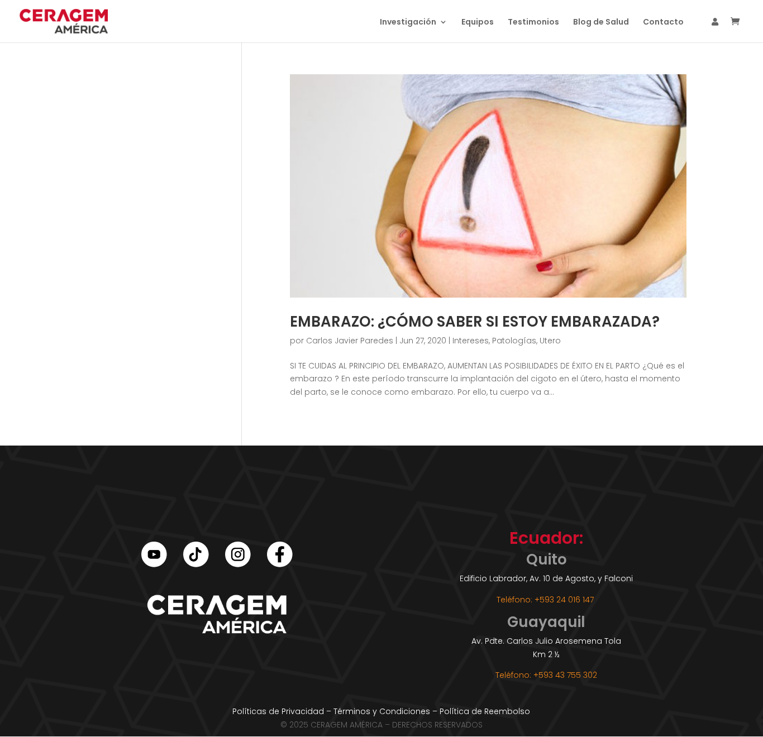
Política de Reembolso (485, 711)
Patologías (514, 340)
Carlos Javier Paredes (349, 340)
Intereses (470, 340)
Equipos (477, 22)
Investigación (408, 22)
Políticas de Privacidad (278, 711)
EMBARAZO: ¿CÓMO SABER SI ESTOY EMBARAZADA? (475, 322)
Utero (550, 340)
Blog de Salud (601, 22)
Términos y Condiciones (381, 711)
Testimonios (533, 22)
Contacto (663, 22)
